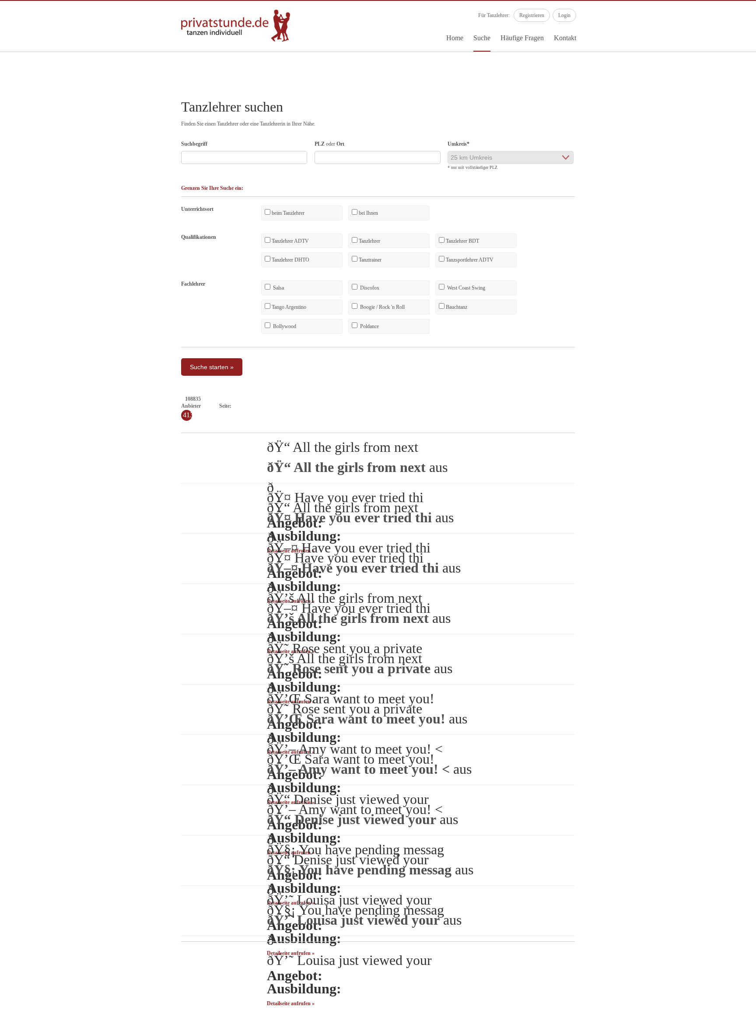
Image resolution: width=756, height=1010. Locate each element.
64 (715, 406)
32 (463, 406)
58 (668, 406)
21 (377, 406)
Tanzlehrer (368, 241)
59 (676, 406)
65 (723, 406)
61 (692, 406)
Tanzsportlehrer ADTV (469, 260)
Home (454, 38)
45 (566, 406)
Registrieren (531, 15)
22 (384, 406)
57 (660, 406)
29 (440, 406)
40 (526, 406)
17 (345, 406)
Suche (481, 38)
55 (644, 406)
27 (424, 406)
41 (534, 406)
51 (613, 406)
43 (550, 406)
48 (589, 406)
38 (510, 406)
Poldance (369, 326)
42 (542, 406)
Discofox (369, 288)
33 (471, 406)
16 (337, 406)
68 (747, 406)
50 (605, 406)
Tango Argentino (288, 307)
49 (597, 406)
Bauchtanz (455, 307)
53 (629, 406)
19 (361, 406)
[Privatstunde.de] (235, 40)
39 (518, 406)
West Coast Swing (465, 288)
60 (684, 406)
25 (408, 406)
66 (731, 406)
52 (621, 406)
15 (329, 406)
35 (487, 406)
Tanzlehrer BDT (461, 241)
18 (353, 406)
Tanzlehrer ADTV (289, 241)
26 (416, 406)
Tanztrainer (369, 260)
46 (574, 406)
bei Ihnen (367, 213)
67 (739, 406)
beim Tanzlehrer (287, 213)
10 (290, 406)
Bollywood (284, 326)
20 (369, 406)
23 (392, 406)
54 (636, 406)
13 (314, 406)
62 (700, 406)
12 (306, 406)
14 (322, 406)
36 (495, 406)
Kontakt (565, 38)
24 (400, 406)
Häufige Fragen (522, 38)
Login (564, 15)
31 (455, 406)
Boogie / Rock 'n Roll (382, 307)
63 (707, 406)
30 (448, 406)
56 (652, 406)
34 (479, 406)
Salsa (278, 288)
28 (432, 406)
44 (558, 406)
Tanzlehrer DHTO (289, 260)
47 (581, 406)
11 (298, 406)
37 (503, 406)
